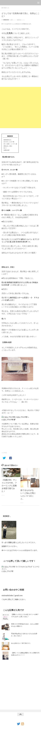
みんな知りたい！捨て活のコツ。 (21, 643)
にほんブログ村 (7, 420)
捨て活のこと (5, 8)
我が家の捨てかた (7, 139)
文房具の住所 (6, 150)
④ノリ (5, 148)
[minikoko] (22, 723)
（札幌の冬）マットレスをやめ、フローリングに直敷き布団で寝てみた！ (9, 485)
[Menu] (38, 2)
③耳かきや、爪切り (8, 146)
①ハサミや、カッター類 (9, 141)
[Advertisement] (20, 107)
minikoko (6, 19)
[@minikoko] (18, 723)
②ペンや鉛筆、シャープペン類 (10, 143)
